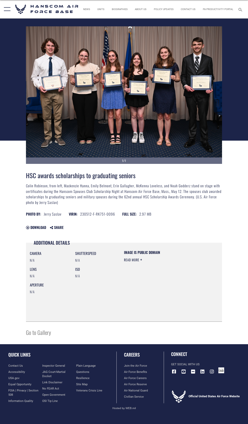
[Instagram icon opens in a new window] (212, 371)
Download (37, 227)
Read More (132, 260)
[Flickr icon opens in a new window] (193, 371)
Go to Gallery (38, 332)
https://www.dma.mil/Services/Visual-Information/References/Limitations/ (158, 292)
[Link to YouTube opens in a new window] (183, 371)
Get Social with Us (185, 364)
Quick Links (19, 355)
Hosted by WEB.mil (124, 408)
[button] (6, 9)
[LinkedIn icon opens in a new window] (202, 371)
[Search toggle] (241, 9)
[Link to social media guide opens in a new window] (221, 370)
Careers (132, 355)
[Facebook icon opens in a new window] (174, 371)
